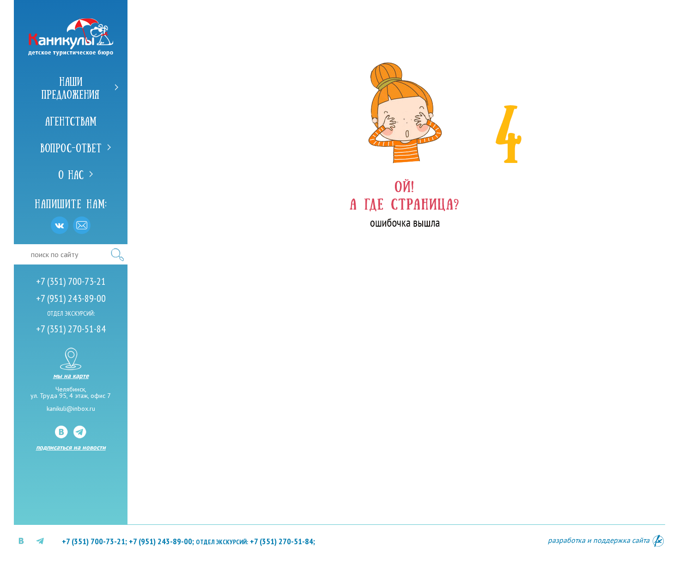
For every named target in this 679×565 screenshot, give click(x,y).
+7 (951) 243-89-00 (71, 298)
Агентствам (71, 120)
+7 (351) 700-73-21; (94, 541)
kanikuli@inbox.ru (71, 408)
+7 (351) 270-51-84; (255, 541)
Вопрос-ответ (71, 147)
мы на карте (71, 375)
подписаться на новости (71, 447)
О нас (71, 174)
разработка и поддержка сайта (599, 540)
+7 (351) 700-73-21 (71, 281)
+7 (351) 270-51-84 (71, 329)
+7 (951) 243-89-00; (161, 541)
